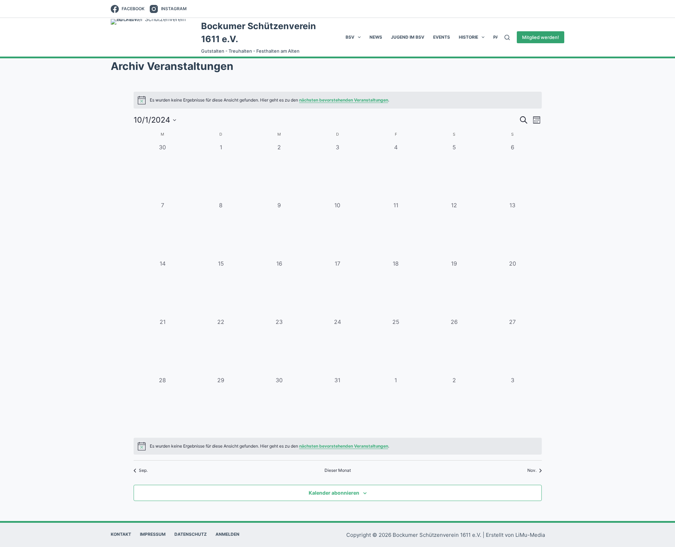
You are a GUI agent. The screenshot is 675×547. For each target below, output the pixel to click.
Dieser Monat (337, 470)
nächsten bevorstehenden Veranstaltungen (343, 100)
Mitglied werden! (540, 37)
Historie (468, 37)
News (375, 37)
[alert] (338, 100)
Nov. (531, 470)
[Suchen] (507, 37)
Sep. (143, 470)
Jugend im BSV (407, 37)
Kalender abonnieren (334, 493)
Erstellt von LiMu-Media (515, 535)
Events (441, 37)
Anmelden (227, 534)
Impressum (153, 534)
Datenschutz (190, 534)
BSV (350, 37)
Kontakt (121, 534)
